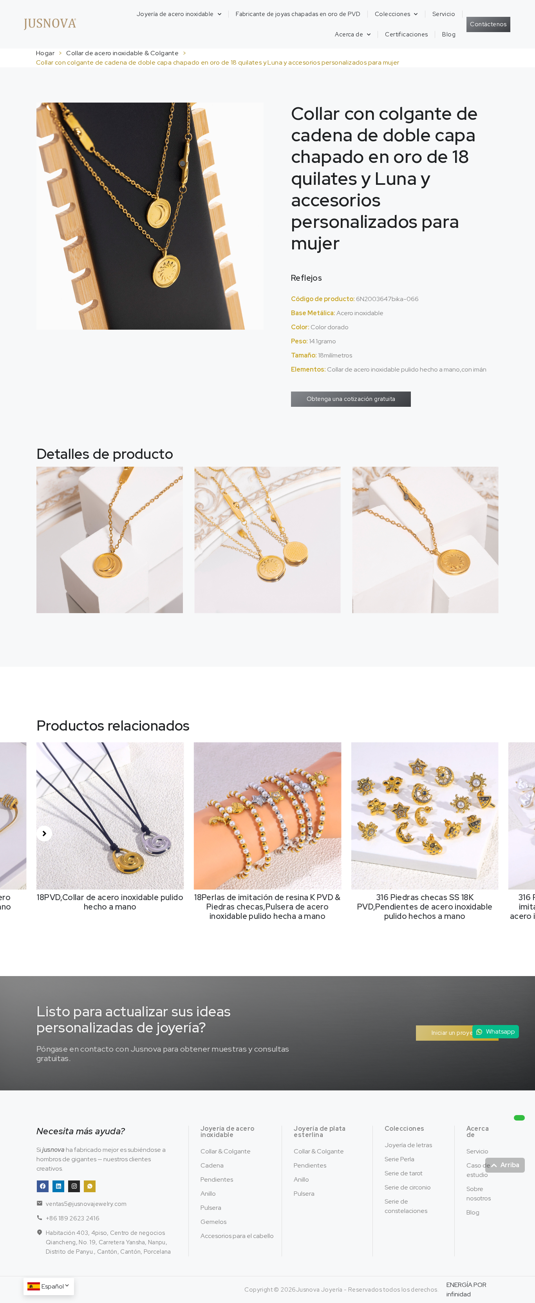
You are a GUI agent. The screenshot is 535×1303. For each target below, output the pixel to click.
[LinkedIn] (58, 1186)
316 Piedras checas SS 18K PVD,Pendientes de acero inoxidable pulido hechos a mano (425, 906)
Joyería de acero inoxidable (175, 14)
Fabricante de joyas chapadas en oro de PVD (298, 14)
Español (53, 1286)
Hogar (45, 53)
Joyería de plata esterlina (319, 1131)
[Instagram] (74, 1186)
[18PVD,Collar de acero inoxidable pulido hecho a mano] (110, 815)
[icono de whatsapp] (90, 1186)
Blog (448, 34)
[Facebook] (43, 1186)
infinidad (458, 1294)
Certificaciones (406, 34)
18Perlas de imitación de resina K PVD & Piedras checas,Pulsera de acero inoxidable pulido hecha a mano (267, 906)
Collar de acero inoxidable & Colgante (122, 53)
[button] (44, 833)
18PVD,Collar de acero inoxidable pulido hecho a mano (110, 902)
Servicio (443, 14)
